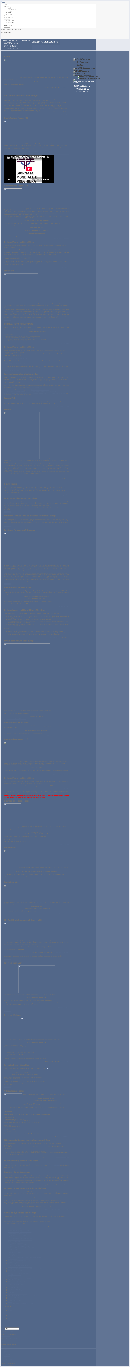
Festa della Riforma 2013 (14, 1275)
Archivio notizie (8, 25)
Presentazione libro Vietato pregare (17, 1233)
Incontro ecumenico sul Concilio (16, 1286)
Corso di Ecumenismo (13, 1299)
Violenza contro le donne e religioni (17, 1235)
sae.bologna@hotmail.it (35, 387)
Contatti (10, 14)
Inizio (9, 1309)
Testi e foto (11, 20)
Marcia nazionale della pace (15, 1243)
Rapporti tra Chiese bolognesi (16, 1284)
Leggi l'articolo (65, 495)
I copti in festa (11, 1276)
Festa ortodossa (12, 1259)
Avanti (9, 1318)
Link (5, 24)
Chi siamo (6, 6)
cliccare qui (40, 902)
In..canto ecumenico (13, 1254)
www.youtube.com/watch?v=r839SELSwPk (15, 358)
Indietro (10, 1310)
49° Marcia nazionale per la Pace (16, 1241)
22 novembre (65, 952)
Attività (9, 12)
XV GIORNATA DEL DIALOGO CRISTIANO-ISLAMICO (21, 1248)
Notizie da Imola (12, 1264)
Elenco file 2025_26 (11, 48)
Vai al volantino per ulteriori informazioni (58, 736)
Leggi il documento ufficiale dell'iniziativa (15, 719)
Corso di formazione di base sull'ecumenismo (20, 1238)
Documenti (7, 19)
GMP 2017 (10, 1237)
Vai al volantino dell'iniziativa (61, 774)
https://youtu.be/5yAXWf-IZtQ (36, 151)
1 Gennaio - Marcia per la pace (16, 1256)
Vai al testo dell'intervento (62, 1007)
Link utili (3, 1341)
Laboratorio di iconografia (15, 1270)
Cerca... (3, 1328)
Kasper (10, 1302)
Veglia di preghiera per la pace (16, 1262)
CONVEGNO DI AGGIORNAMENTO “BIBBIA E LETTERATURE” (23, 1295)
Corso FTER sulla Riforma (14, 1252)
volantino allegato (64, 87)
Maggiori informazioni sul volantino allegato (57, 1209)
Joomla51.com (5, 1365)
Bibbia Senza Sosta (13, 1287)
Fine (9, 1320)
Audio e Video (11, 22)
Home (5, 4)
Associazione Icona (13, 1272)
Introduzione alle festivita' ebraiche (17, 1294)
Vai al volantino (65, 343)
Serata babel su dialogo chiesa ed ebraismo (19, 1232)
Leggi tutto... (7, 320)
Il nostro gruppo (12, 9)
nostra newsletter (11, 1331)
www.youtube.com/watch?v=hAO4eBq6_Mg (15, 363)
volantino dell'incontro (63, 1185)
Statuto (10, 11)
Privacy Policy (4, 1325)
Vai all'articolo (65, 114)
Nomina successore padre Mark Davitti (18, 1273)
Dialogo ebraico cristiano (14, 1283)
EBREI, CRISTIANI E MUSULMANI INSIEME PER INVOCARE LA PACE (24, 1257)
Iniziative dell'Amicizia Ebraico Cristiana (18, 1246)
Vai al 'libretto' (65, 267)
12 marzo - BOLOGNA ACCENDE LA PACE (18, 1265)
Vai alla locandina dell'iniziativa (60, 154)
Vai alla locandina (64, 879)
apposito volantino (52, 793)
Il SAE (9, 8)
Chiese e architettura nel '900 (15, 1297)
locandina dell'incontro (63, 1136)
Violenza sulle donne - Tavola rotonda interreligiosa (22, 1303)
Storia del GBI (9, 42)
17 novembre (57, 952)
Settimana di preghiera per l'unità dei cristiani (20, 1240)
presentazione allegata (62, 1157)
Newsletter (7, 27)
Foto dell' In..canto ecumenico (15, 1251)
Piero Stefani (11, 1292)
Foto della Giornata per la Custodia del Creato (20, 1267)
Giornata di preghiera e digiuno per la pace (19, 1278)
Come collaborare (9, 16)
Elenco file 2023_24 (11, 47)
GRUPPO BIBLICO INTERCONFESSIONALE (16, 41)
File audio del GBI (10, 45)
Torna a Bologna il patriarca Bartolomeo (18, 1230)
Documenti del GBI (11, 44)
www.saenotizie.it (5, 1336)
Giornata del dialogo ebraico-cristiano (18, 1244)
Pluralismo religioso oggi (14, 1300)
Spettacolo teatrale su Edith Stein (17, 1289)
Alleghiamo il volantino (54, 1165)
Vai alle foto (7, 1011)
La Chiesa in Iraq (12, 1249)
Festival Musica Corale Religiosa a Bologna (19, 1260)
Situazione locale (8, 17)
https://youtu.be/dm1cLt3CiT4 (12, 370)
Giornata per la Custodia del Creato (17, 1281)
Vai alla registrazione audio (61, 1009)
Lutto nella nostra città (14, 1279)
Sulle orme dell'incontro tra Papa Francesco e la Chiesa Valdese (25, 1268)
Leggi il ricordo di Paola (63, 406)
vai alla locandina (64, 844)
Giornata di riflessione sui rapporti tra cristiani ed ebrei (22, 1291)
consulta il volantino (63, 606)
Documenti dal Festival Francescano (17, 1229)
